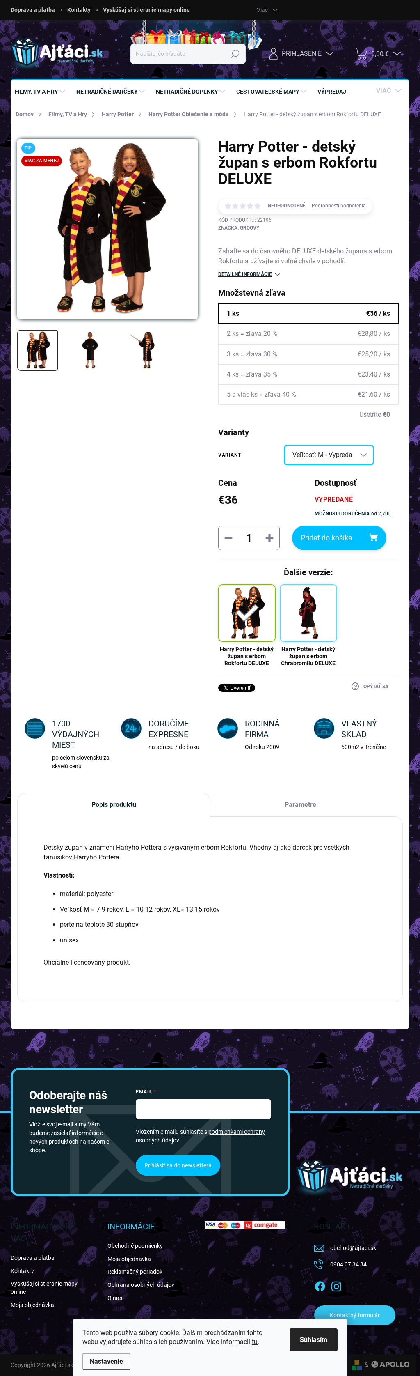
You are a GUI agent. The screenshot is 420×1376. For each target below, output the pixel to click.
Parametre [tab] (300, 805)
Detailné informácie (245, 274)
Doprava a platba (33, 10)
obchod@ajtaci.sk (353, 1248)
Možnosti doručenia (353, 514)
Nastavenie (106, 1361)
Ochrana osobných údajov (140, 1285)
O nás (114, 1298)
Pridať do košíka (326, 537)
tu (255, 1342)
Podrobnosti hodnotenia (339, 206)
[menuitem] (41, 91)
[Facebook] (320, 1285)
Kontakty (79, 10)
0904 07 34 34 (348, 1264)
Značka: (238, 228)
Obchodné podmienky (135, 1246)
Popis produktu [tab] (113, 805)
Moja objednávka (32, 1305)
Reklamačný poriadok (134, 1271)
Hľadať (235, 54)
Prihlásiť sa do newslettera (178, 1165)
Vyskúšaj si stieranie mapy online (146, 10)
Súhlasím (313, 1340)
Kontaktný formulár (355, 1315)
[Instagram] (336, 1285)
